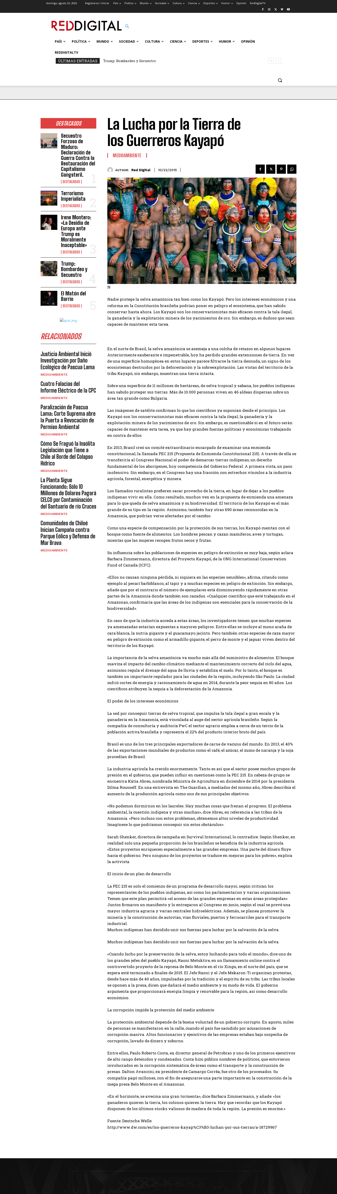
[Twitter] (275, 9)
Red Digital (140, 170)
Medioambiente (54, 374)
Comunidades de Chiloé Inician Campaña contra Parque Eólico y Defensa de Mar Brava (68, 533)
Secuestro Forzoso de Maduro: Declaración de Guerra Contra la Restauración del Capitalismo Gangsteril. (78, 155)
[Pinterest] (281, 169)
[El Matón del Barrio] (49, 298)
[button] (127, 26)
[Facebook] (262, 9)
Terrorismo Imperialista (73, 196)
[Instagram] (269, 9)
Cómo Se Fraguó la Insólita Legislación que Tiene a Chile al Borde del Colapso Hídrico (68, 453)
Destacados (71, 182)
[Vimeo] (282, 9)
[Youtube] (288, 9)
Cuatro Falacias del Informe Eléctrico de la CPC (68, 387)
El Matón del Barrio (124, 60)
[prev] (271, 61)
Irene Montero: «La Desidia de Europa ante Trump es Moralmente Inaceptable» (76, 231)
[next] (278, 61)
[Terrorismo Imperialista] (49, 198)
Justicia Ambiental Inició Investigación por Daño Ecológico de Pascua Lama (68, 361)
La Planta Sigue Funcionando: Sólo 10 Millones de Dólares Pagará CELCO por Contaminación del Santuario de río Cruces (68, 493)
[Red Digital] (111, 170)
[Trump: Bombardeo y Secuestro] (49, 268)
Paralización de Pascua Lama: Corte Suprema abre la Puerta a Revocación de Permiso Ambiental (68, 417)
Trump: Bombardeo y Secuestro (74, 269)
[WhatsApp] (291, 169)
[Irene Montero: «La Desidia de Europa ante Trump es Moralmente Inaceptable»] (49, 222)
